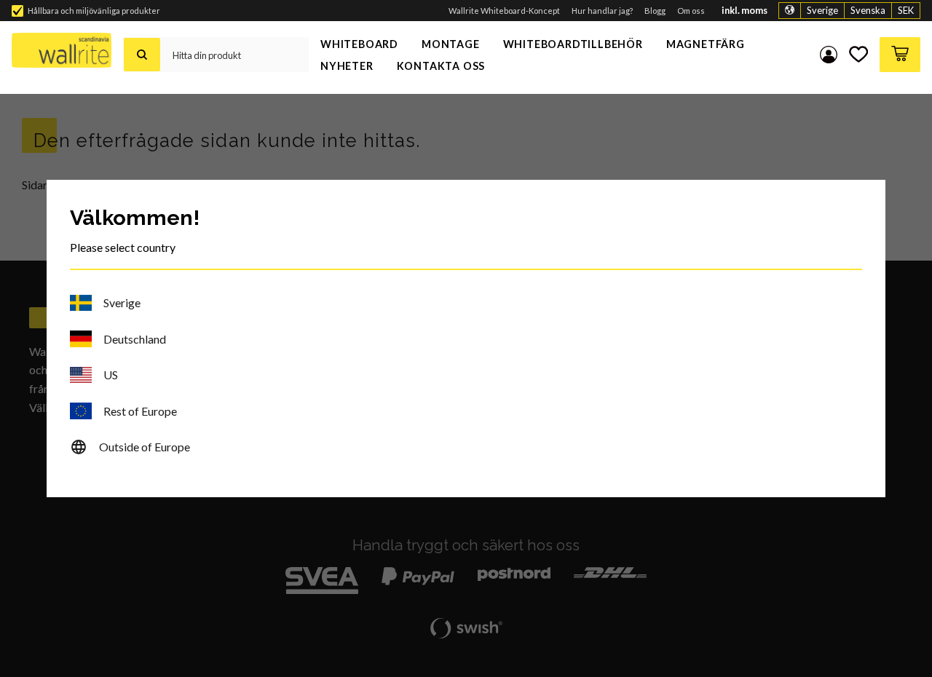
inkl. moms (744, 10)
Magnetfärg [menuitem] (705, 44)
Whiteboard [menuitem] (359, 44)
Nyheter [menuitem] (347, 66)
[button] (858, 54)
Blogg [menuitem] (655, 10)
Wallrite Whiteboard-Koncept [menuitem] (504, 10)
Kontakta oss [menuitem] (441, 66)
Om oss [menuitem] (691, 10)
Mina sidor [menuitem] (828, 54)
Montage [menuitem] (451, 44)
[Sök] (142, 54)
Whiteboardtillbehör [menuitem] (573, 44)
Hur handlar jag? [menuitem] (602, 10)
